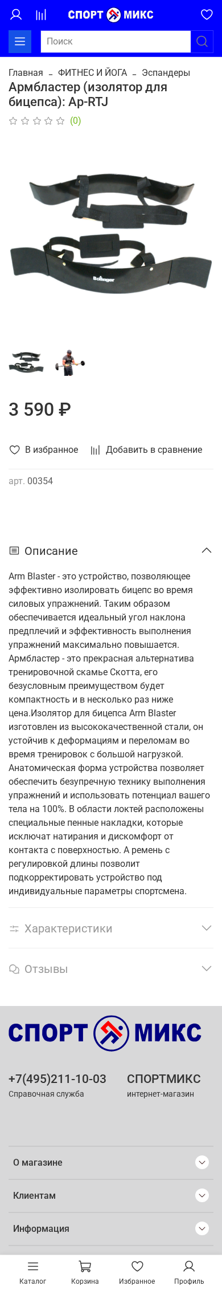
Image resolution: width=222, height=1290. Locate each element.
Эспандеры (166, 72)
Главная (26, 72)
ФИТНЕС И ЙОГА (92, 72)
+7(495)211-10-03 (57, 1079)
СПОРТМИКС (164, 1079)
